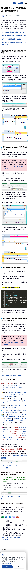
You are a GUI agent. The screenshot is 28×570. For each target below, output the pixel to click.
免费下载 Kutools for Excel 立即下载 (11, 375)
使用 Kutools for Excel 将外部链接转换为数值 (14, 35)
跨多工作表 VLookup (15, 401)
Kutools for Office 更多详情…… (11, 537)
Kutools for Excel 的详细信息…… (16, 167)
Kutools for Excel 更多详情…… (10, 465)
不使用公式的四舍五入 (9, 396)
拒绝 (19, 567)
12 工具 (15, 427)
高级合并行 (8, 439)
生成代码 (14, 385)
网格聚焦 (11, 415)
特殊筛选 (5, 423)
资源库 (19, 417)
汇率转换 (10, 437)
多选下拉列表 (12, 407)
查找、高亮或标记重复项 (15, 392)
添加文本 (21, 427)
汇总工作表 (16, 419)
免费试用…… (7, 169)
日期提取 (9, 419)
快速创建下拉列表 (15, 405)
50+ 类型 (18, 429)
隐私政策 (9, 563)
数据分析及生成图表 (11, 387)
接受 (7, 567)
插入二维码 (20, 433)
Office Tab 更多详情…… (8, 497)
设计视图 (18, 415)
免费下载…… (6, 468)
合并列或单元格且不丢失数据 (16, 394)
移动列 (20, 410)
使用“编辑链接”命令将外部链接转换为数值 (13, 32)
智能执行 (8, 385)
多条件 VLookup (16, 399)
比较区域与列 (16, 412)
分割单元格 (15, 439)
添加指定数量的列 (13, 410)
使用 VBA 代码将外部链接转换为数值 (11, 39)
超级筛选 (21, 421)
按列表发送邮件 (13, 421)
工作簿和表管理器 (10, 417)
